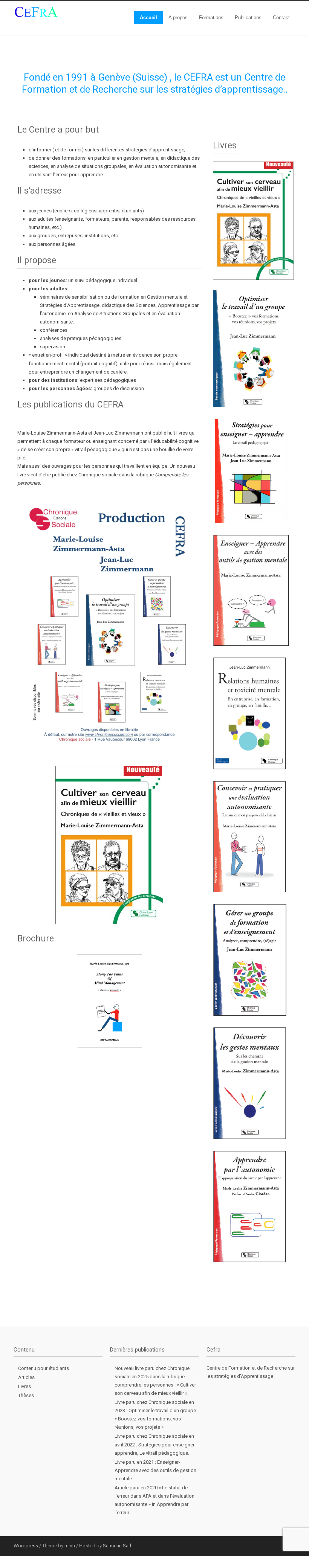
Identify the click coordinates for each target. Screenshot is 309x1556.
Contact (281, 17)
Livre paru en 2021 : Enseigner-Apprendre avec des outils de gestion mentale (155, 1470)
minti (69, 1545)
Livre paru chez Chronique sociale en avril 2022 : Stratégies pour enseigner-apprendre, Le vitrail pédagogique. (155, 1444)
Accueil (148, 17)
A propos (178, 17)
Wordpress (26, 1545)
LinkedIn (272, 1545)
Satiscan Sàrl (117, 1545)
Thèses (26, 1395)
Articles (26, 1377)
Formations (211, 17)
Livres (24, 1386)
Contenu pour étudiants (43, 1368)
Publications (248, 17)
